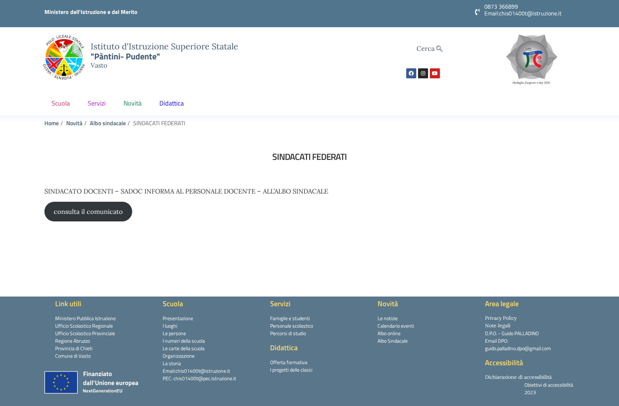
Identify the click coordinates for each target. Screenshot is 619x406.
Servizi (97, 103)
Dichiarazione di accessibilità (518, 377)
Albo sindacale (108, 123)
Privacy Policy (501, 318)
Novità (132, 103)
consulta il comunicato (88, 211)
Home (51, 123)
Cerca (426, 48)
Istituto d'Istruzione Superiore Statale (164, 46)
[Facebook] (411, 73)
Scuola (61, 103)
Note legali (497, 325)
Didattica (171, 103)
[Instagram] (423, 73)
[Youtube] (435, 73)
